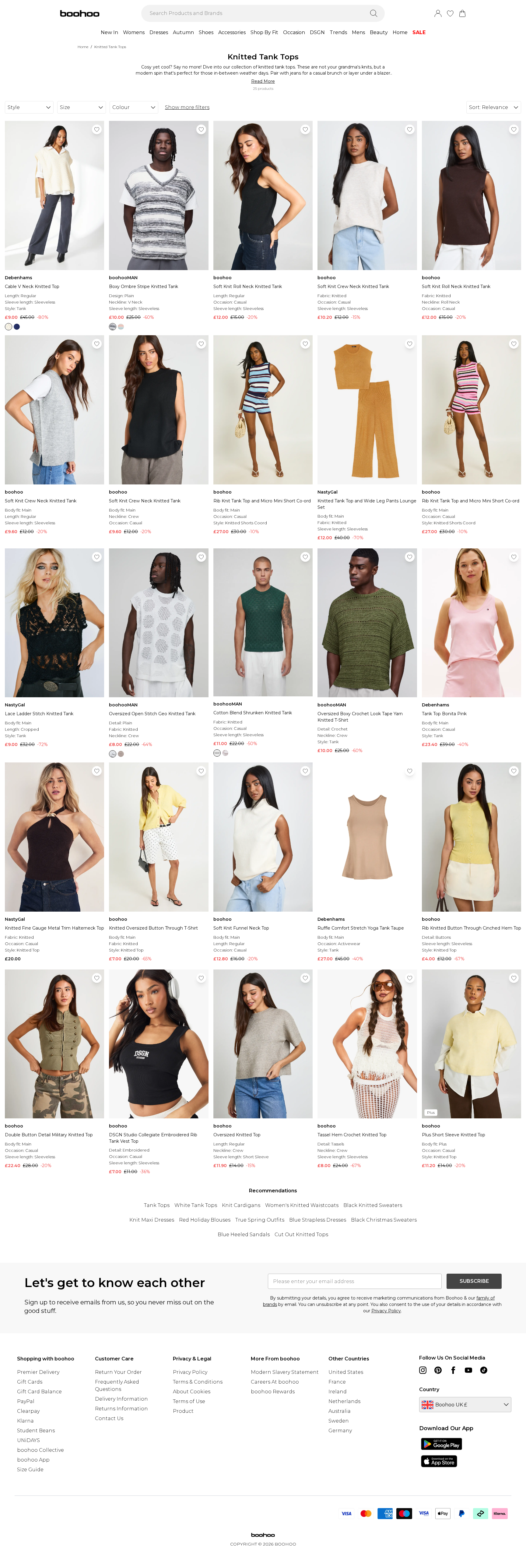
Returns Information (121, 1409)
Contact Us (109, 1418)
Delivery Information (121, 1399)
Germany (340, 1431)
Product (183, 1411)
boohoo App (33, 1460)
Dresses (158, 32)
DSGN (317, 32)
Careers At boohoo (275, 1382)
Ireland (337, 1392)
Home (400, 32)
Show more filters (187, 107)
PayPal (25, 1401)
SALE (419, 32)
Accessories (232, 32)
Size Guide (30, 1469)
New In (109, 32)
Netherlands (344, 1401)
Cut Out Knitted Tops (301, 1234)
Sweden (338, 1421)
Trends (338, 32)
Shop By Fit (264, 32)
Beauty (379, 32)
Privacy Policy (386, 1311)
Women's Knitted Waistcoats (301, 1205)
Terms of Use (189, 1401)
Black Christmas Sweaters (384, 1220)
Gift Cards (29, 1382)
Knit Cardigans (241, 1205)
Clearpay (28, 1411)
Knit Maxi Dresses (151, 1220)
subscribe (474, 1281)
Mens (358, 32)
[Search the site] (373, 13)
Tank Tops (157, 1205)
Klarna (25, 1421)
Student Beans (36, 1431)
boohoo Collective (40, 1450)
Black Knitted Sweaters (372, 1205)
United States (345, 1372)
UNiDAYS (28, 1440)
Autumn (183, 32)
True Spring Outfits (259, 1220)
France (337, 1382)
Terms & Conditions (198, 1382)
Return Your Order (118, 1372)
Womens (134, 32)
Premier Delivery (38, 1372)
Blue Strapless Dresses (317, 1220)
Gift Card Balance (39, 1392)
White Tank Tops (195, 1205)
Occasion (294, 32)
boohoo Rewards (273, 1392)
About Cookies (191, 1392)
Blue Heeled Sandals (244, 1234)
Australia (339, 1411)
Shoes (206, 32)
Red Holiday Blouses (204, 1220)
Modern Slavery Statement (285, 1372)
